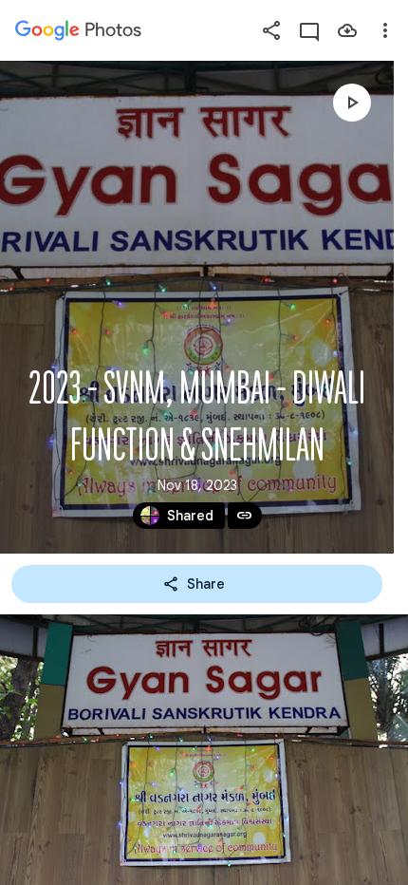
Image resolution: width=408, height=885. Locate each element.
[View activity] (309, 30)
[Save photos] (347, 30)
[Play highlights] (352, 102)
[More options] (385, 30)
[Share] (271, 30)
